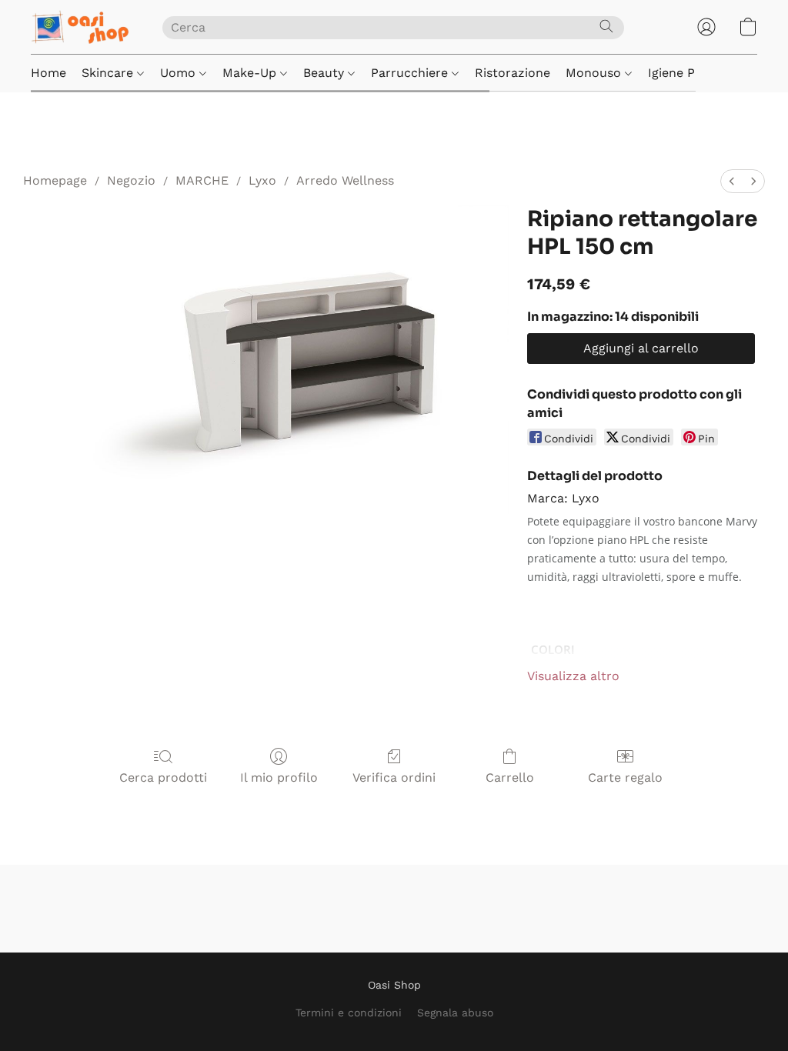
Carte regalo (625, 777)
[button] (81, 27)
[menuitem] (732, 181)
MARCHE (202, 180)
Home (48, 72)
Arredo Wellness (345, 180)
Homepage (55, 180)
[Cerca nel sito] (606, 26)
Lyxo (262, 180)
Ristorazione (512, 72)
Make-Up (251, 72)
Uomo (179, 72)
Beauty (325, 72)
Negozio (131, 180)
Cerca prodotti (163, 777)
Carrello (510, 777)
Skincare (109, 72)
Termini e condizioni (349, 1012)
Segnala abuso (455, 1012)
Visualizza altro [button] (573, 676)
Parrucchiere (411, 72)
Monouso (595, 72)
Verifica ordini (394, 777)
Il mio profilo (279, 777)
